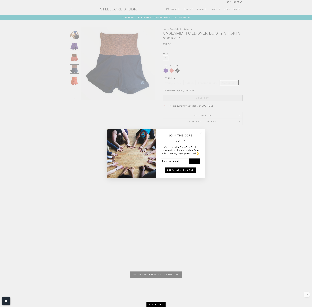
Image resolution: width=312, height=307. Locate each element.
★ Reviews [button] (156, 304)
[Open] (6, 301)
